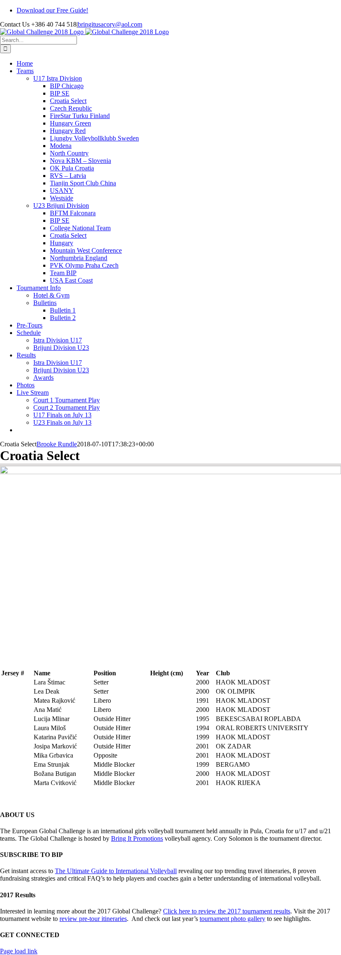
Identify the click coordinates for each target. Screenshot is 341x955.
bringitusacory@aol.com (110, 24)
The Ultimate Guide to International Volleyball (116, 870)
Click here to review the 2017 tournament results (226, 911)
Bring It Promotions (137, 838)
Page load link (18, 951)
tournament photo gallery (232, 918)
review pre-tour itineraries (93, 918)
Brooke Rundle (57, 444)
